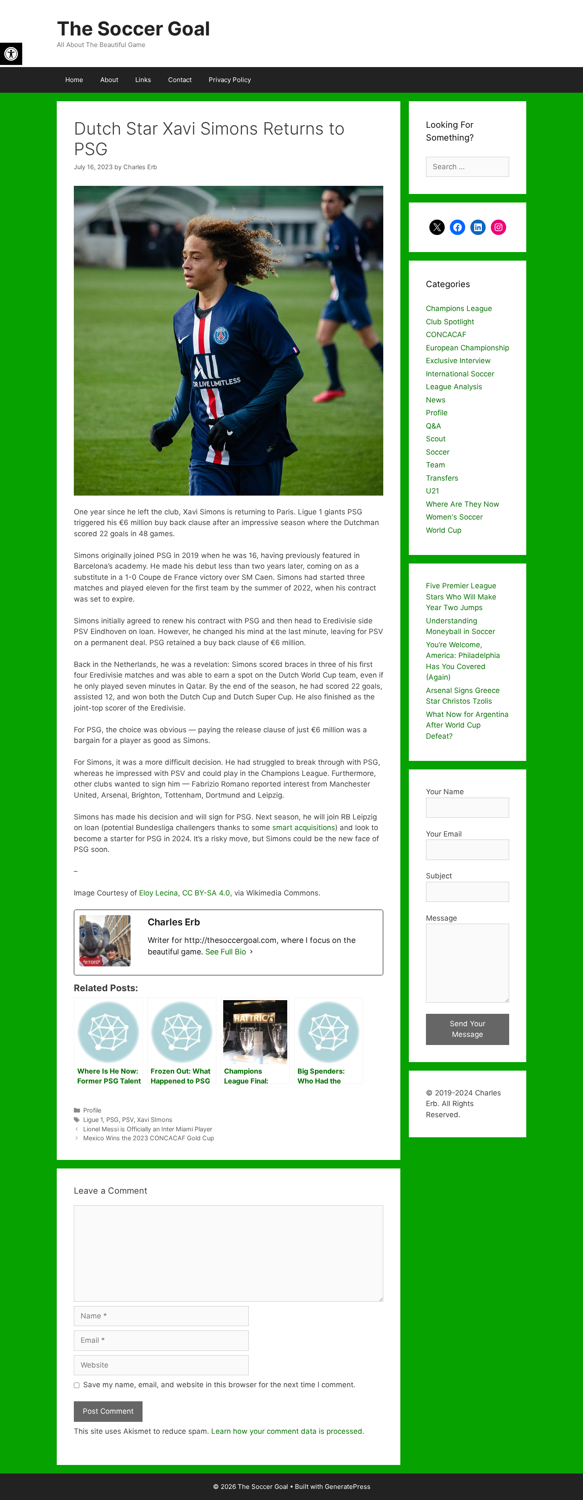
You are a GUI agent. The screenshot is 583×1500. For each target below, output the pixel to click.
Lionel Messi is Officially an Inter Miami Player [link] (147, 1129)
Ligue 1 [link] (93, 1119)
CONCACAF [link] (446, 334)
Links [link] (143, 80)
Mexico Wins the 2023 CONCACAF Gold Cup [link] (148, 1138)
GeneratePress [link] (347, 1486)
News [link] (436, 400)
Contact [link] (180, 80)
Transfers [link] (442, 478)
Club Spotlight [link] (450, 321)
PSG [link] (112, 1119)
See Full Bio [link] (225, 951)
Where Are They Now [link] (462, 504)
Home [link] (74, 80)
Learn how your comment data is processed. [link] (287, 1431)
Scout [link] (436, 438)
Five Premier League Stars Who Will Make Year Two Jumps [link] (461, 596)
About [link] (109, 80)
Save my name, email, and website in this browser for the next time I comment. (219, 1384)
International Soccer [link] (460, 374)
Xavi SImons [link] (154, 1119)
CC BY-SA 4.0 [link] (206, 893)
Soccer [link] (437, 452)
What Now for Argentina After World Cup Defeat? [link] (467, 725)
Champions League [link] (459, 308)
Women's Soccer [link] (454, 517)
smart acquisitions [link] (303, 827)
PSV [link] (128, 1119)
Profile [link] (92, 1110)
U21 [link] (432, 491)
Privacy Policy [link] (230, 80)
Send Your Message (467, 1029)
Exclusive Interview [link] (458, 360)
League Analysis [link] (454, 386)
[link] (11, 54)
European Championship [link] (467, 347)
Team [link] (435, 465)
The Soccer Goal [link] (133, 28)
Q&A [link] (433, 426)
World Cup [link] (443, 530)
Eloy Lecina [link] (158, 893)
